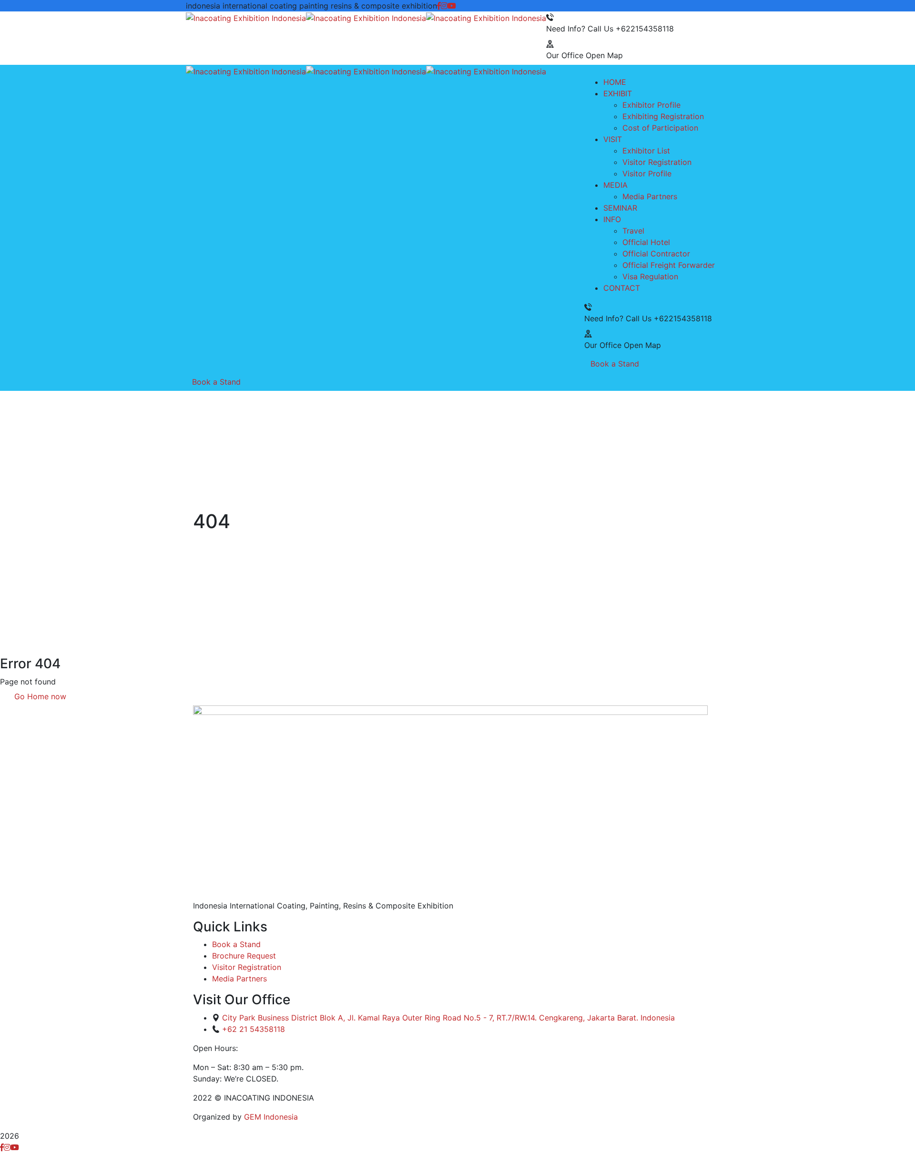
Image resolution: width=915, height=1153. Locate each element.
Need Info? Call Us (579, 28)
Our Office (564, 55)
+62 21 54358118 (253, 1029)
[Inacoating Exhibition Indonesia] (246, 17)
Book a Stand (614, 363)
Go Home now (39, 696)
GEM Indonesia (271, 1117)
